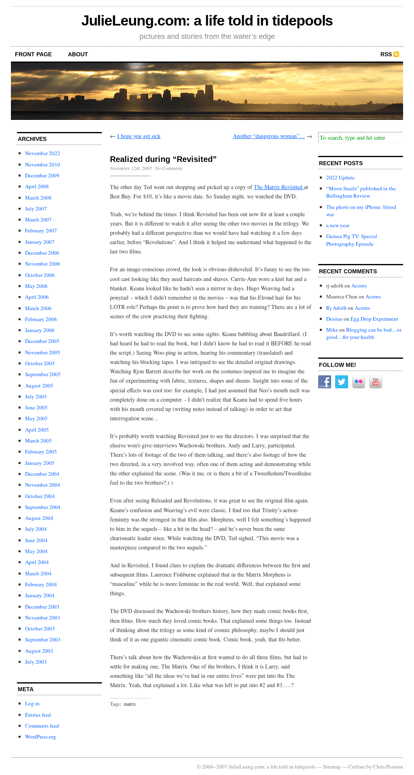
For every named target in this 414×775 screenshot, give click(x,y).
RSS (386, 54)
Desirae (334, 318)
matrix (130, 703)
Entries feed (38, 714)
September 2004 (43, 507)
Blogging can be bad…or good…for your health (363, 333)
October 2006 (40, 275)
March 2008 (38, 197)
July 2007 (36, 208)
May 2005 (36, 418)
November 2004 (42, 484)
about (78, 54)
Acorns (359, 285)
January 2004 (40, 595)
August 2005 (39, 385)
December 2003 (42, 606)
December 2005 (42, 341)
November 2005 (42, 352)
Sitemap (332, 766)
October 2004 (40, 496)
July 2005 (36, 396)
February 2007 (41, 230)
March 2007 (38, 219)
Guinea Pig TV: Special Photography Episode (351, 239)
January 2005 (40, 462)
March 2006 (38, 308)
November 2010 (42, 164)
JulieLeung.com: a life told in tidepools (207, 20)
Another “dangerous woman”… (269, 136)
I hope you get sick (139, 136)
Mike (332, 329)
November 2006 (42, 263)
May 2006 (36, 286)
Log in (32, 703)
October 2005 (40, 363)
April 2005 (37, 429)
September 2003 (43, 639)
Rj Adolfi (336, 307)
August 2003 (39, 650)
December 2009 (42, 175)
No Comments (169, 168)
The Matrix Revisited (279, 187)
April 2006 (37, 296)
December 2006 (42, 252)
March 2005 (38, 440)
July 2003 (36, 661)
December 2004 (42, 473)
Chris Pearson (388, 766)
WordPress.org (40, 736)
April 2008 (37, 186)
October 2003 (40, 628)
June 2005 (36, 407)
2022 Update (340, 177)
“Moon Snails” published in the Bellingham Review (361, 192)
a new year (337, 225)
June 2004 (36, 540)
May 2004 (36, 551)
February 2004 (41, 584)
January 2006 (40, 330)
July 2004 (36, 528)
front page (33, 54)
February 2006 (41, 319)
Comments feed (42, 725)
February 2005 (41, 451)
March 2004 (38, 573)
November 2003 (42, 617)
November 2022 (42, 153)
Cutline (357, 766)
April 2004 (37, 562)
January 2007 (40, 241)
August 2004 (39, 518)
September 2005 (43, 374)
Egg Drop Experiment (374, 318)
